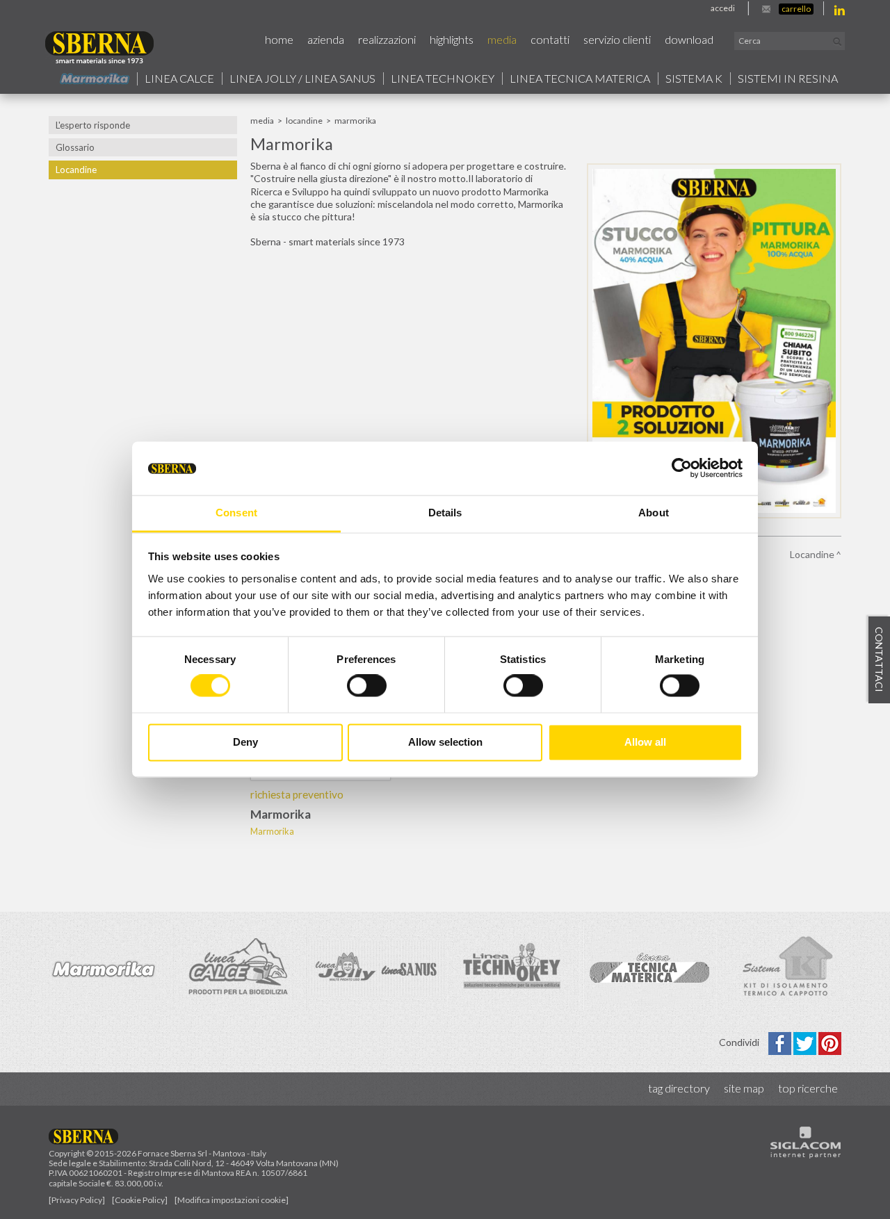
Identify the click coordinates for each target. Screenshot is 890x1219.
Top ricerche (808, 1088)
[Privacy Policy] (77, 1200)
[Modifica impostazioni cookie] (232, 1200)
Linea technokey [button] (442, 78)
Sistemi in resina (788, 78)
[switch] (367, 686)
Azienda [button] (325, 39)
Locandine (76, 169)
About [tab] (653, 512)
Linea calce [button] (179, 78)
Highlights (452, 39)
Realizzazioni (387, 39)
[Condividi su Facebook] (780, 1042)
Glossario (75, 147)
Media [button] (502, 39)
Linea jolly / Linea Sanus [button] (302, 78)
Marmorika (272, 831)
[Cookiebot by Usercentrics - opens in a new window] (682, 468)
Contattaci (879, 660)
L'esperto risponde (93, 125)
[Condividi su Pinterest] (829, 1042)
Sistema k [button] (693, 78)
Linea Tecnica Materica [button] (580, 78)
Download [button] (689, 39)
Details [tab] (445, 512)
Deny (245, 742)
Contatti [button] (550, 39)
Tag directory (679, 1088)
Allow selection (445, 742)
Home (279, 39)
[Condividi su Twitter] (805, 1042)
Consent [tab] (236, 512)
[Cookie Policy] (140, 1200)
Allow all (645, 742)
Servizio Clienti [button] (617, 39)
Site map (744, 1088)
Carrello (796, 8)
